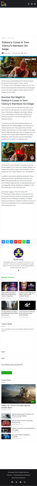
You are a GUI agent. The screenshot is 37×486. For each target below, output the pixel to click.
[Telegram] (28, 241)
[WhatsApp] (24, 241)
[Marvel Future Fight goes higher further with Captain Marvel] (27, 286)
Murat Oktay (7, 53)
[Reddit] (20, 241)
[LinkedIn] (11, 241)
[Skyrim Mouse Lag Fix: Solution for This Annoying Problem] (6, 416)
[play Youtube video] (18, 152)
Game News (11, 38)
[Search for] (32, 4)
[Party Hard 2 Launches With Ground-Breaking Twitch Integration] (9, 286)
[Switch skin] (29, 4)
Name (3, 351)
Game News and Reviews (18, 477)
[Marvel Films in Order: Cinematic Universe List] (6, 423)
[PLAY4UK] (5, 3)
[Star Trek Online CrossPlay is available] (6, 436)
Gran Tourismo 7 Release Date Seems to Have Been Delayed (27, 313)
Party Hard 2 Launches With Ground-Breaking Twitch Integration (8, 294)
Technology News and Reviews (21, 475)
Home (4, 38)
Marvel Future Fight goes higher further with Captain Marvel (27, 294)
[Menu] (35, 4)
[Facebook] (3, 241)
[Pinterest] (15, 241)
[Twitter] (7, 241)
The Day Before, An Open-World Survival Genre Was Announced (9, 313)
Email (3, 358)
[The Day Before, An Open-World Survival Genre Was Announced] (9, 305)
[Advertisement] (18, 21)
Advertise (9, 475)
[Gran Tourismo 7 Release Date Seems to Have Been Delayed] (27, 305)
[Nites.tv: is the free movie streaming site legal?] (6, 430)
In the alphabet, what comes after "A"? (12, 364)
